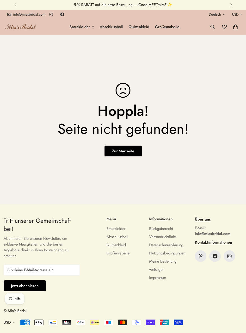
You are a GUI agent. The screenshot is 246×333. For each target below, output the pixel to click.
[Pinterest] (200, 256)
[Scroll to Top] (236, 306)
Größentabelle (167, 27)
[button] (235, 26)
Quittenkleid (139, 27)
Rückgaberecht (161, 228)
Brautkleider (79, 27)
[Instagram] (51, 14)
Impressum (157, 277)
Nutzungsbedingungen (167, 253)
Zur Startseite (123, 151)
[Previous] (15, 5)
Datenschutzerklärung (166, 245)
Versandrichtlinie (162, 237)
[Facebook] (62, 14)
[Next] (231, 5)
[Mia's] (21, 27)
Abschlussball (111, 27)
